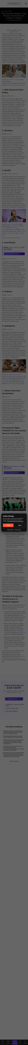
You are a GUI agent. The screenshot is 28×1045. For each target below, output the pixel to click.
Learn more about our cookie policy (15, 521)
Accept (8, 525)
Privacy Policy (10, 529)
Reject (20, 525)
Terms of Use (18, 529)
